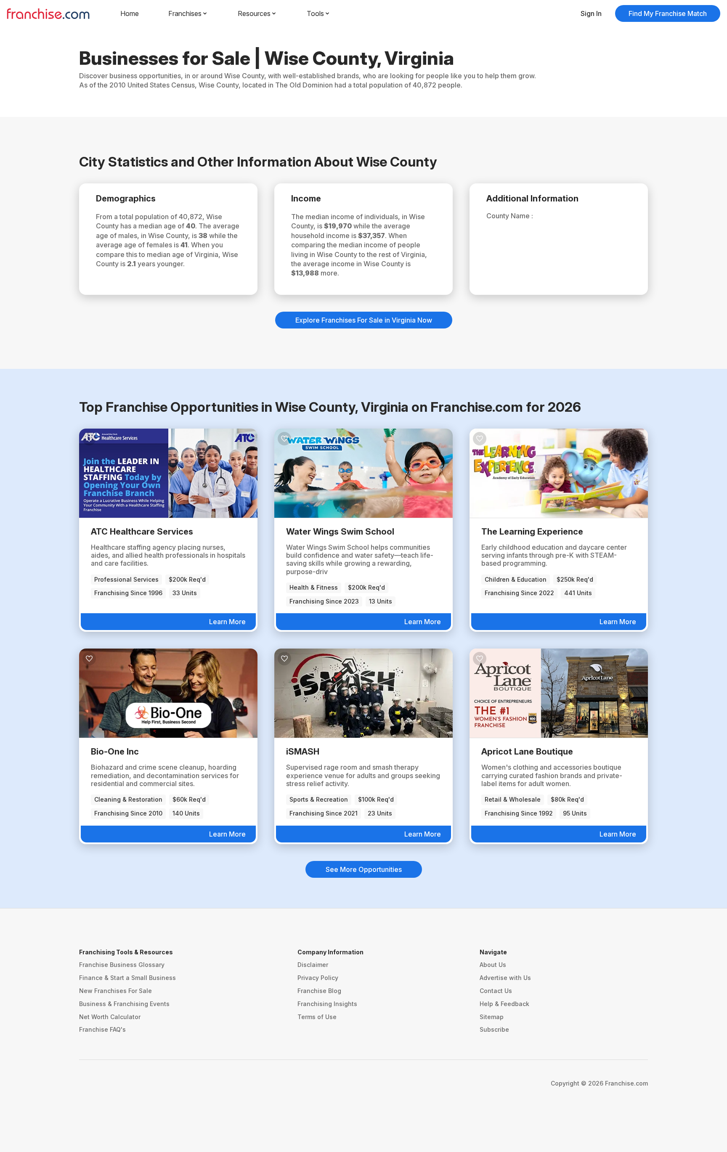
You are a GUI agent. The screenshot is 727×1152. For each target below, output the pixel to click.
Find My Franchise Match (668, 13)
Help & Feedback (504, 1003)
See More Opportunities (364, 869)
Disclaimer (312, 964)
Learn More (227, 621)
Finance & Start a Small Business (127, 977)
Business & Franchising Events (124, 1003)
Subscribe (494, 1029)
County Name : (509, 216)
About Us (493, 964)
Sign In (591, 13)
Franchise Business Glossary (122, 964)
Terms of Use (317, 1016)
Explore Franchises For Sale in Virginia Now (363, 320)
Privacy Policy (317, 977)
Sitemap (492, 1016)
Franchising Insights (327, 1003)
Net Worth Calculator (110, 1016)
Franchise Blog (319, 990)
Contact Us (496, 990)
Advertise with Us (505, 977)
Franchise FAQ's (102, 1029)
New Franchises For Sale (115, 990)
